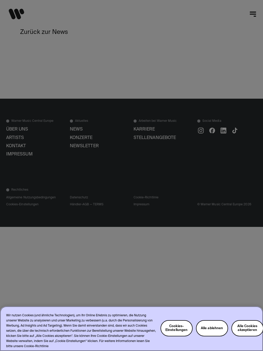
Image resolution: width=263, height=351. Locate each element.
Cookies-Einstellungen (176, 328)
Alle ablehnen (212, 328)
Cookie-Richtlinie (36, 346)
